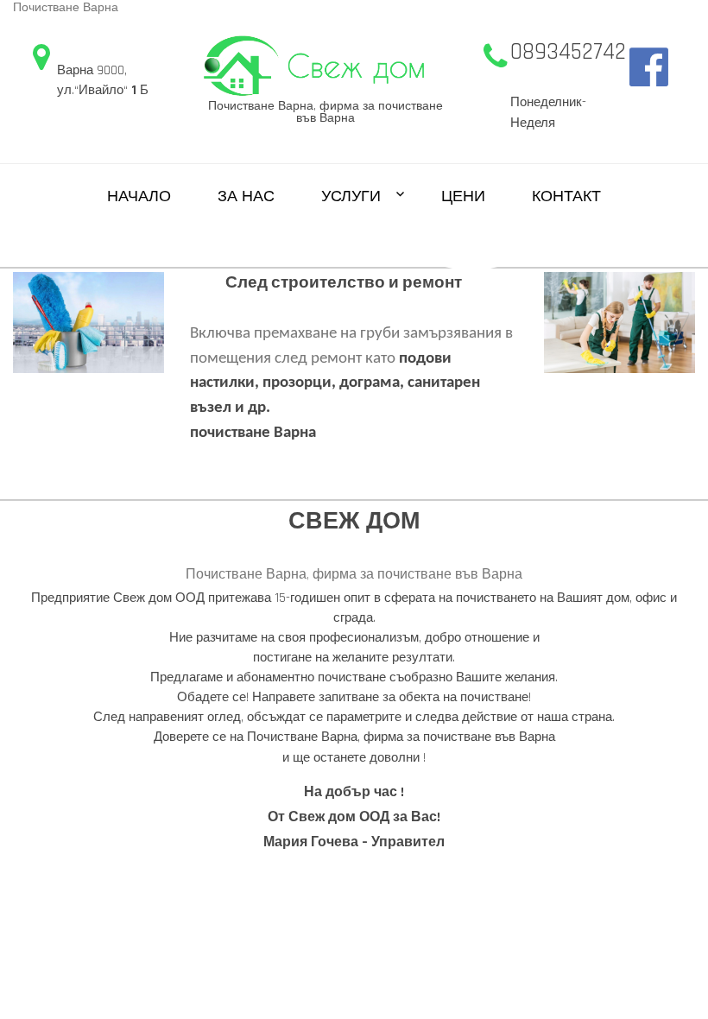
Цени (463, 196)
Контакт (566, 196)
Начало (139, 196)
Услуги (351, 196)
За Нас (246, 196)
